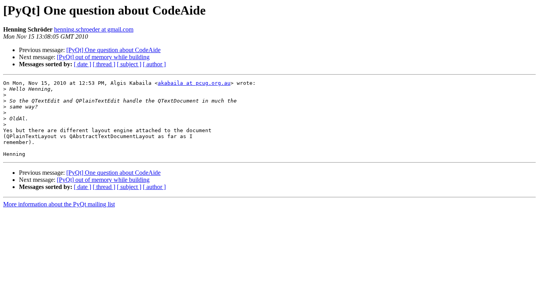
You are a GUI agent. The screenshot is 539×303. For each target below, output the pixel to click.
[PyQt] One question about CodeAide (113, 50)
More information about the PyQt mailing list (59, 204)
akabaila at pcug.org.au (194, 83)
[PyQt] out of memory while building (103, 57)
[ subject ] (129, 64)
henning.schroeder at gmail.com (93, 29)
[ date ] (82, 64)
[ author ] (154, 64)
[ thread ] (104, 64)
